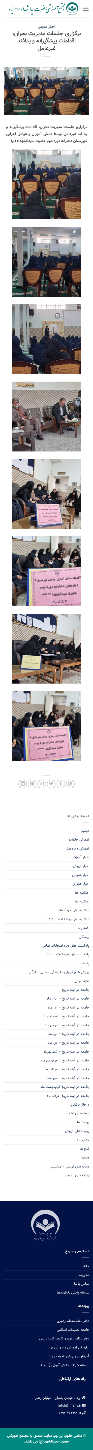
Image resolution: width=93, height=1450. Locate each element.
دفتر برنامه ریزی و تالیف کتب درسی (64, 1338)
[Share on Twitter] (51, 784)
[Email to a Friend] (41, 784)
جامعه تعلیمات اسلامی (73, 1329)
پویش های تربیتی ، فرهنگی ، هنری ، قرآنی (59, 972)
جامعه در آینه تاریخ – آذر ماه (68, 1007)
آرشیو (85, 831)
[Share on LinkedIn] (22, 784)
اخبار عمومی (46, 26)
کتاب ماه (83, 1140)
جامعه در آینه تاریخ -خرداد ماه (68, 1096)
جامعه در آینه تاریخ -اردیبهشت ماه (64, 1087)
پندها (85, 963)
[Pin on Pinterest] (32, 784)
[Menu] (86, 8)
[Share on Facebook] (61, 784)
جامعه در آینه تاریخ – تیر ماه (68, 1034)
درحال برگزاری (79, 1104)
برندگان (84, 937)
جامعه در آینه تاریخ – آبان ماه (68, 998)
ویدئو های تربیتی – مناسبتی (69, 1166)
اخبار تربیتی (81, 866)
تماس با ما (81, 1284)
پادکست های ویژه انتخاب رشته (67, 954)
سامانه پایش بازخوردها (73, 1292)
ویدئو (85, 1157)
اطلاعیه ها (82, 892)
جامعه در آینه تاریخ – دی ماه (68, 1042)
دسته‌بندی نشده (78, 1113)
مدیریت (83, 1275)
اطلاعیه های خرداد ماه (74, 910)
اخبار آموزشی (80, 857)
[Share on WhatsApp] (70, 784)
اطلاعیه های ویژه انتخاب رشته (68, 919)
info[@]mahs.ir (70, 1405)
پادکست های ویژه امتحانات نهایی (65, 945)
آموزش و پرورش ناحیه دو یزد (69, 1356)
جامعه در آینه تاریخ (75, 990)
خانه (86, 1266)
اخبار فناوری (80, 883)
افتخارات (83, 928)
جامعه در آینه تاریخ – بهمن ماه (67, 1025)
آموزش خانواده (79, 839)
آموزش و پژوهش (77, 848)
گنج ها (84, 1149)
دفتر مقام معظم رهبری (73, 1321)
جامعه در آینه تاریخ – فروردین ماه (65, 1060)
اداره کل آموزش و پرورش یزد (69, 1347)
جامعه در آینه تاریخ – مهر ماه (68, 1078)
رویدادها (83, 1122)
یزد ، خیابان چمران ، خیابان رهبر (58, 1398)
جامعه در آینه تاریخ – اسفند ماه (66, 1016)
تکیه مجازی (81, 981)
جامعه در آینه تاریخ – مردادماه (67, 1069)
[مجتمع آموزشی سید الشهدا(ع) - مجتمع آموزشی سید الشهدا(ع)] (43, 8)
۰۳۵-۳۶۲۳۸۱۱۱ (70, 1413)
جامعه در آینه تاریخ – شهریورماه (66, 1051)
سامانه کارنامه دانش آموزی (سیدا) (65, 1365)
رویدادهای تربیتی (77, 1131)
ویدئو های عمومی (77, 1175)
